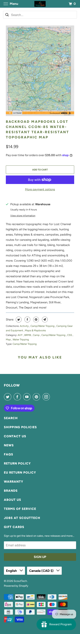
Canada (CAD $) (41, 571)
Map (8, 339)
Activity (24, 326)
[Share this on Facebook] (26, 319)
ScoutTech (20, 581)
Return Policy (17, 463)
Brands (11, 490)
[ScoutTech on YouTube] (27, 396)
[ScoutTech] (40, 4)
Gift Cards (14, 527)
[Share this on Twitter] (18, 319)
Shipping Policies (20, 427)
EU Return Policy (20, 472)
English (12, 571)
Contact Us (15, 436)
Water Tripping (21, 339)
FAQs (8, 454)
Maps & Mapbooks (35, 330)
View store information (22, 215)
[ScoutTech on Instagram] (47, 396)
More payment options (40, 189)
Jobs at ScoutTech (22, 518)
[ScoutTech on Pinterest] (37, 396)
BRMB (28, 335)
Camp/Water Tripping (42, 326)
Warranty (13, 481)
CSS (70, 335)
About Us (12, 500)
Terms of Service (20, 509)
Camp (36, 335)
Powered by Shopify (16, 585)
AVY (20, 335)
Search (11, 418)
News (9, 445)
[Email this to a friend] (44, 319)
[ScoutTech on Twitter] (8, 396)
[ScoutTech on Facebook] (18, 396)
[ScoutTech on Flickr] (53, 396)
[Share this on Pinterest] (35, 319)
